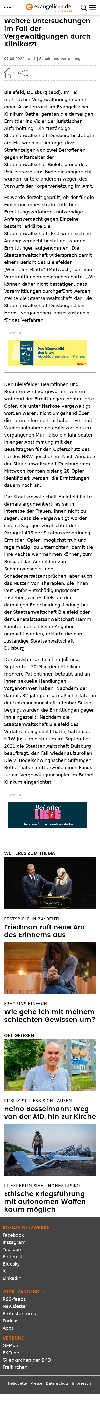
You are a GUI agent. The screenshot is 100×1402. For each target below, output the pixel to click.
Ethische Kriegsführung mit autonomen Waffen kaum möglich (45, 1202)
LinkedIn (12, 1278)
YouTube (12, 1249)
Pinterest (13, 1256)
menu (7, 7)
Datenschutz (57, 1383)
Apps (8, 1328)
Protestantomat (20, 1313)
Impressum (82, 1383)
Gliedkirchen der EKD (27, 1360)
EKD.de (11, 1352)
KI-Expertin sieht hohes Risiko (42, 1185)
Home (9, 73)
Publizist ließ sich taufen (38, 1100)
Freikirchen (15, 1367)
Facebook (13, 1235)
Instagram (14, 1242)
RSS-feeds (14, 1299)
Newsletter (15, 1306)
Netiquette (17, 1383)
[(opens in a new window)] (47, 353)
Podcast (11, 1320)
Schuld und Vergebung (60, 59)
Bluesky (11, 1264)
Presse (36, 1383)
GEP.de (10, 1345)
